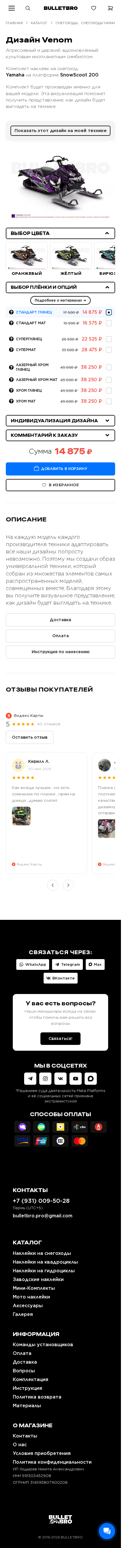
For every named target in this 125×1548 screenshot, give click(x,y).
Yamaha (15, 75)
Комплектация (30, 1379)
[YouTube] (75, 1079)
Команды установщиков (43, 1344)
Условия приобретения (42, 1453)
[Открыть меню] (11, 8)
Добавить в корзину (64, 468)
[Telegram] (30, 1079)
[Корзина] (110, 8)
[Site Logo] (60, 1519)
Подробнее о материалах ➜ (60, 300)
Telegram (70, 964)
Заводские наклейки (38, 1279)
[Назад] (52, 885)
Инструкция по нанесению (61, 651)
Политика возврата (37, 1397)
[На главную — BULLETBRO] (60, 8)
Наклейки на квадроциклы (45, 1262)
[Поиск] (28, 8)
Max (98, 964)
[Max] (91, 1079)
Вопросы (24, 1371)
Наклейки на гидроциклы (44, 1270)
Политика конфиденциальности (52, 1462)
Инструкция (27, 1388)
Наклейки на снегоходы (42, 1253)
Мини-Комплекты (34, 1288)
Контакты (25, 1436)
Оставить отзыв (29, 737)
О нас (20, 1444)
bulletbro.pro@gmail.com (42, 1216)
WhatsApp (35, 964)
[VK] (60, 1079)
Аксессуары (28, 1305)
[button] (60, 233)
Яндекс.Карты (28, 715)
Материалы (27, 1405)
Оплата (60, 635)
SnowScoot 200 (79, 75)
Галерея (23, 1314)
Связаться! (60, 1038)
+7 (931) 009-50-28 (41, 1200)
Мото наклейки (31, 1297)
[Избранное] (93, 8)
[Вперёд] (68, 885)
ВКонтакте (63, 978)
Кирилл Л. (39, 761)
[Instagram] (45, 1079)
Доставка (60, 619)
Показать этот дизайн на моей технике (61, 130)
